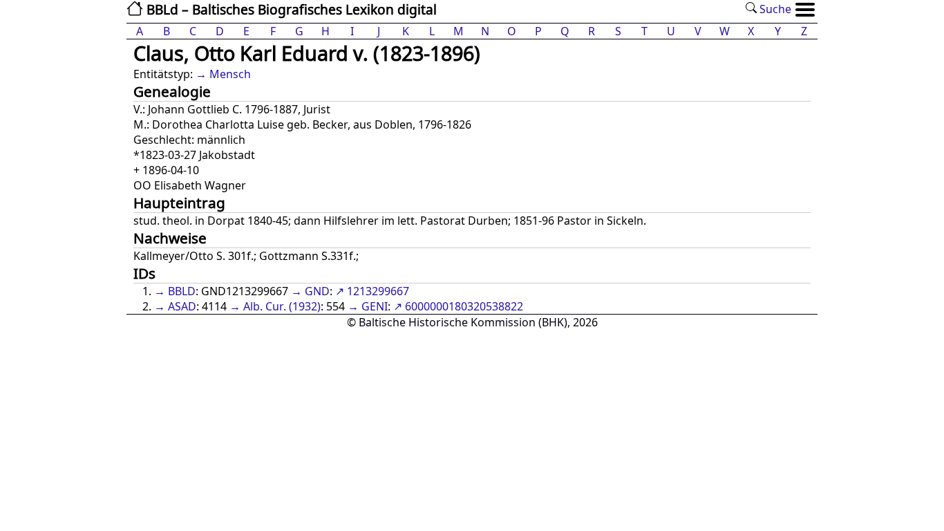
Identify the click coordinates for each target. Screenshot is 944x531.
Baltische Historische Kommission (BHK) (463, 322)
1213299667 (378, 291)
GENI (374, 306)
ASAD (182, 306)
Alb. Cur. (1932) (282, 306)
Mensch (230, 74)
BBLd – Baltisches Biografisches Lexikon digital (290, 9)
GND (317, 291)
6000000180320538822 (464, 306)
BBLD (182, 291)
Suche (774, 9)
